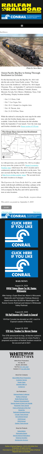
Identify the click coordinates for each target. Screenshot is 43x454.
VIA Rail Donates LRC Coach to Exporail (22, 314)
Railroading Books (21, 433)
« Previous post (6, 212)
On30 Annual (21, 419)
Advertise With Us (21, 384)
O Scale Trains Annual (21, 414)
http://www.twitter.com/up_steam (14, 175)
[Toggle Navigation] (21, 26)
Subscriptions (21, 431)
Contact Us (21, 387)
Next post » (37, 212)
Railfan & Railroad (21, 397)
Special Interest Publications (21, 435)
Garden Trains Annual (21, 423)
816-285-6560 (25, 369)
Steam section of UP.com (29, 126)
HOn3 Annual (22, 421)
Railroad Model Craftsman (21, 394)
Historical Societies (21, 438)
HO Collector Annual (21, 417)
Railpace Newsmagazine (21, 401)
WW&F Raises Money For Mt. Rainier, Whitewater (21, 290)
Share (6, 207)
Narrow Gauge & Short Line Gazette (21, 403)
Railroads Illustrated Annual (21, 412)
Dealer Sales (21, 382)
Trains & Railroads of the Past (21, 408)
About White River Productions (21, 378)
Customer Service (21, 380)
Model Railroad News (21, 399)
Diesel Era (21, 410)
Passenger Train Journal (21, 405)
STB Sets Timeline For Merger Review (21, 331)
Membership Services (21, 440)
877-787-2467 (24, 367)
